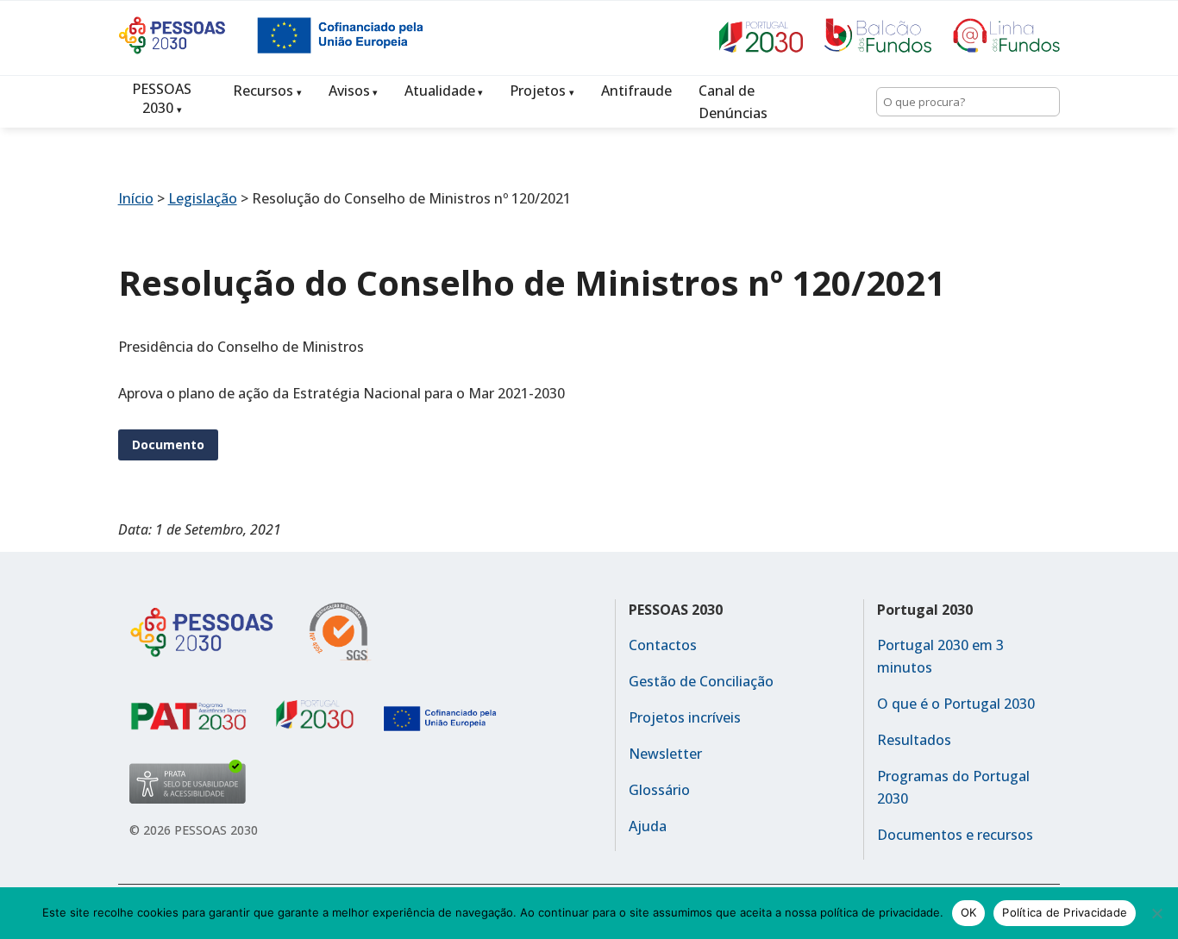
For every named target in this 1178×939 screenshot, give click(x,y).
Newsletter (665, 753)
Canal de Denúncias (733, 101)
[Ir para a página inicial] (187, 49)
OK (969, 912)
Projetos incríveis (685, 717)
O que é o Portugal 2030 (956, 703)
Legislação (202, 198)
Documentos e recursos (955, 834)
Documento (168, 444)
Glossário (659, 789)
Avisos (349, 90)
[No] (1156, 913)
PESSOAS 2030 (161, 98)
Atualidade (439, 90)
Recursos (263, 90)
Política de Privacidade (1064, 912)
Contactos (663, 644)
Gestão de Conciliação (701, 681)
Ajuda (648, 826)
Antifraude (636, 90)
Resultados (914, 739)
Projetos (538, 90)
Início (136, 198)
